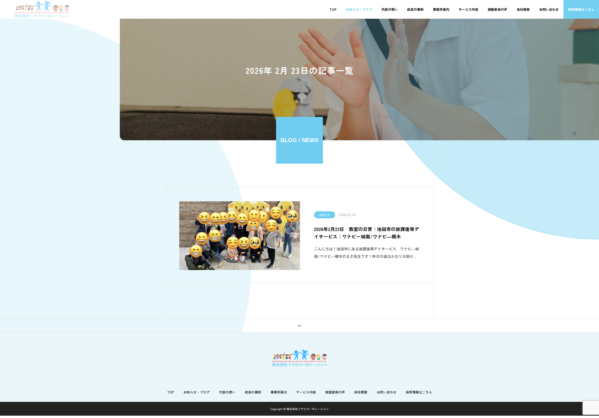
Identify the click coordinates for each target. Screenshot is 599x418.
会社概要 (523, 9)
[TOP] (299, 325)
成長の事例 (415, 9)
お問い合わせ (549, 9)
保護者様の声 (497, 9)
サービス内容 (468, 9)
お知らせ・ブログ (359, 9)
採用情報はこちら (581, 9)
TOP (332, 9)
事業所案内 (441, 9)
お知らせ (324, 215)
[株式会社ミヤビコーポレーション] (42, 9)
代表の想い (389, 9)
